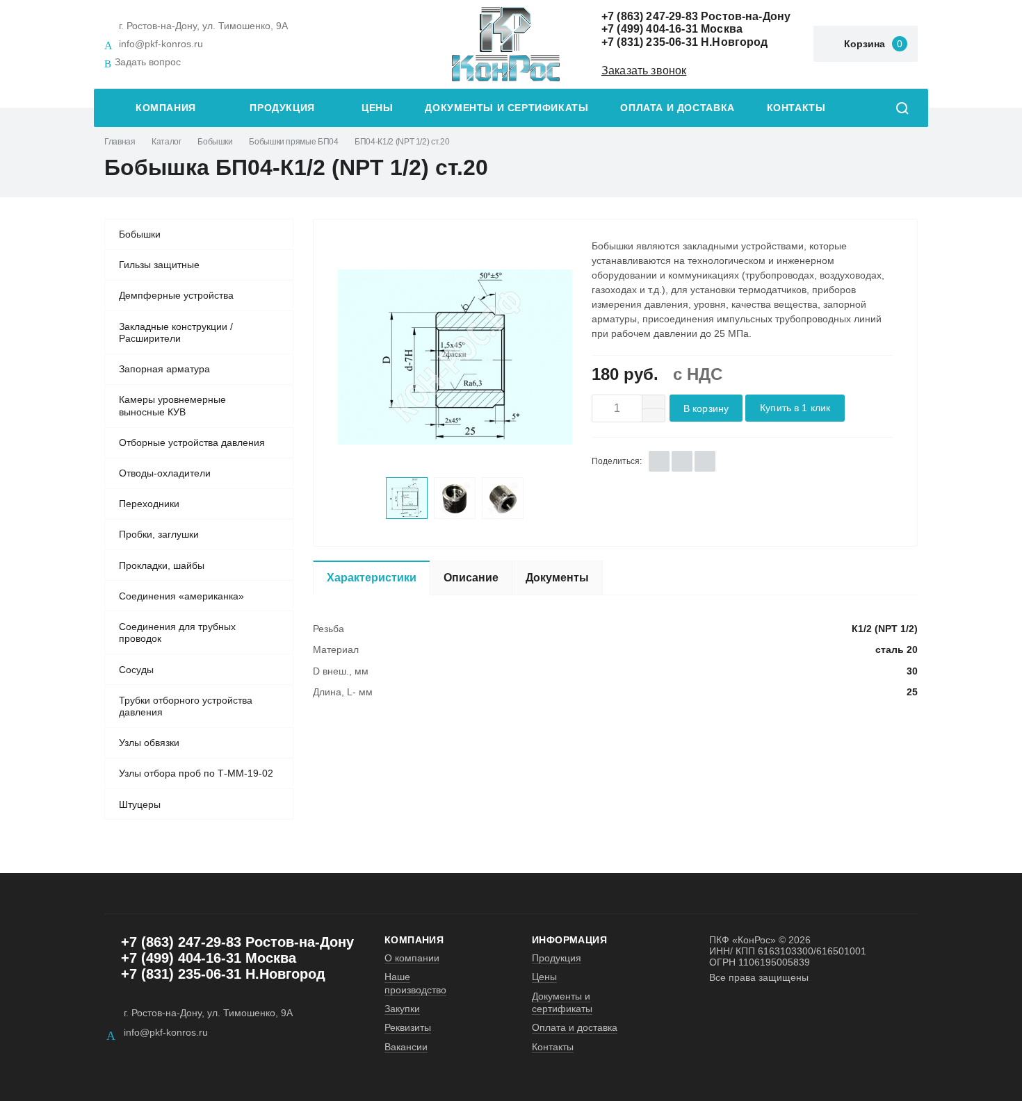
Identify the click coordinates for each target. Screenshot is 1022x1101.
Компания (166, 108)
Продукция (282, 108)
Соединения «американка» (181, 596)
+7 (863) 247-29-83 (649, 16)
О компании (411, 957)
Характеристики (371, 577)
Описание (471, 577)
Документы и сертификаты (506, 108)
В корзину (706, 409)
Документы (557, 577)
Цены (377, 108)
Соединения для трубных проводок (177, 633)
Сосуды (136, 669)
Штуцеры (140, 804)
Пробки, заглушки (159, 534)
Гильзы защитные (159, 264)
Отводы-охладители (165, 473)
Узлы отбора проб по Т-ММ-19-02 (196, 773)
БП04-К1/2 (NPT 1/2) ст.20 (402, 142)
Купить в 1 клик (795, 408)
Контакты (796, 108)
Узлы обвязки (149, 742)
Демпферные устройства (176, 295)
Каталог (166, 142)
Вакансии (406, 1046)
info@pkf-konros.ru (161, 43)
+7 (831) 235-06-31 (649, 42)
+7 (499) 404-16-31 (649, 29)
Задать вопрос (148, 61)
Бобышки (214, 142)
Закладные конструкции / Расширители (176, 333)
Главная (119, 142)
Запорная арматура (164, 368)
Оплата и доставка (677, 108)
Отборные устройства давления (192, 442)
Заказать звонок (643, 70)
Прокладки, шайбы (161, 565)
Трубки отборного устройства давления (185, 706)
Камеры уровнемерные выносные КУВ (172, 405)
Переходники (149, 503)
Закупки (402, 1008)
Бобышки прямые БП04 (293, 142)
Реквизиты (407, 1027)
